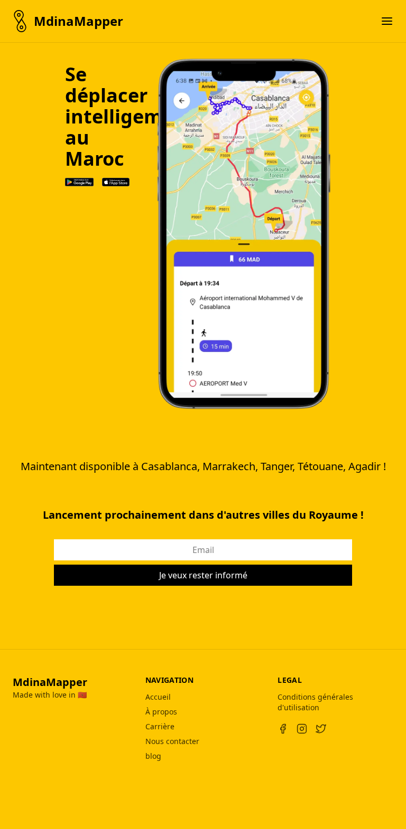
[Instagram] (302, 728)
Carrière (159, 726)
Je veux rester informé (203, 575)
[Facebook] (283, 728)
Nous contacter (172, 741)
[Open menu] (387, 21)
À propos (161, 712)
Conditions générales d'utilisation (315, 702)
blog (153, 756)
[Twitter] (321, 728)
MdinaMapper (50, 682)
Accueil (158, 697)
